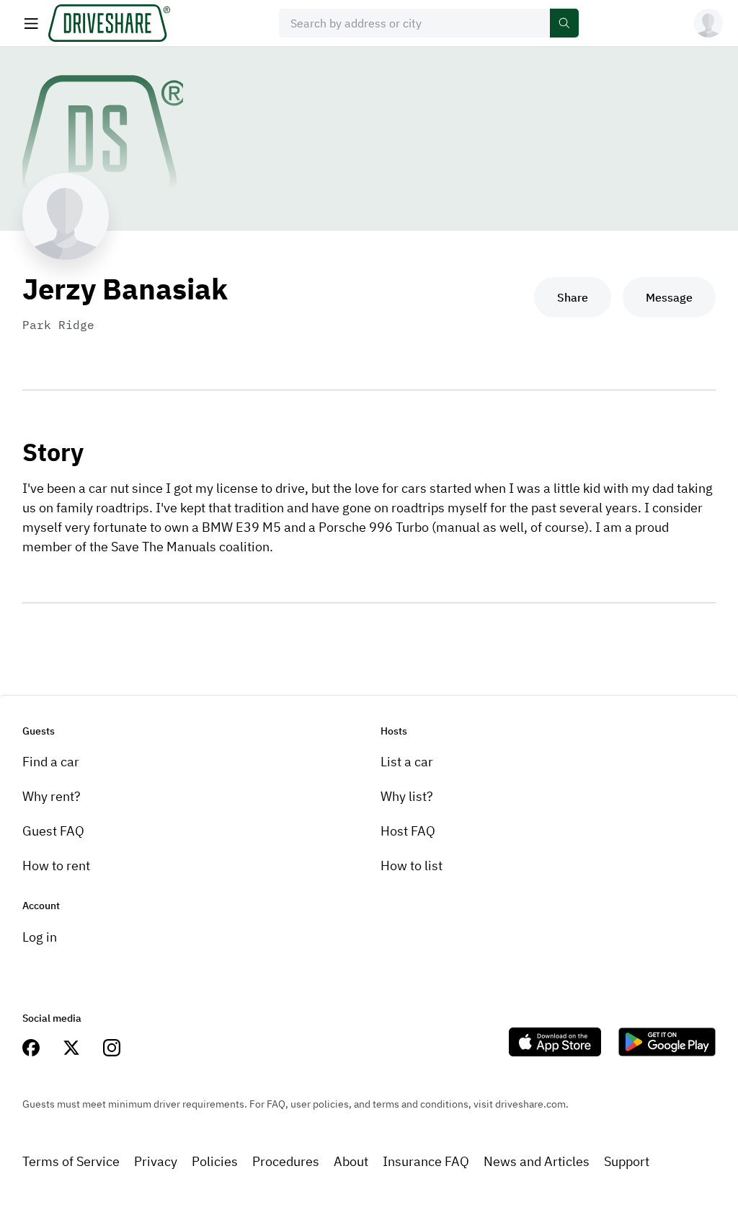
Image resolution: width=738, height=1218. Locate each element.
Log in (39, 937)
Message (669, 297)
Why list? (407, 796)
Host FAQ (408, 831)
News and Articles (537, 1161)
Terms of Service (71, 1161)
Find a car (50, 761)
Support (626, 1161)
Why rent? (51, 796)
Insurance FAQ (426, 1161)
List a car (407, 761)
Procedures (285, 1161)
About (351, 1161)
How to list (412, 865)
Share (572, 297)
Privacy (155, 1161)
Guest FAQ (53, 831)
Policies (215, 1161)
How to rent (56, 865)
